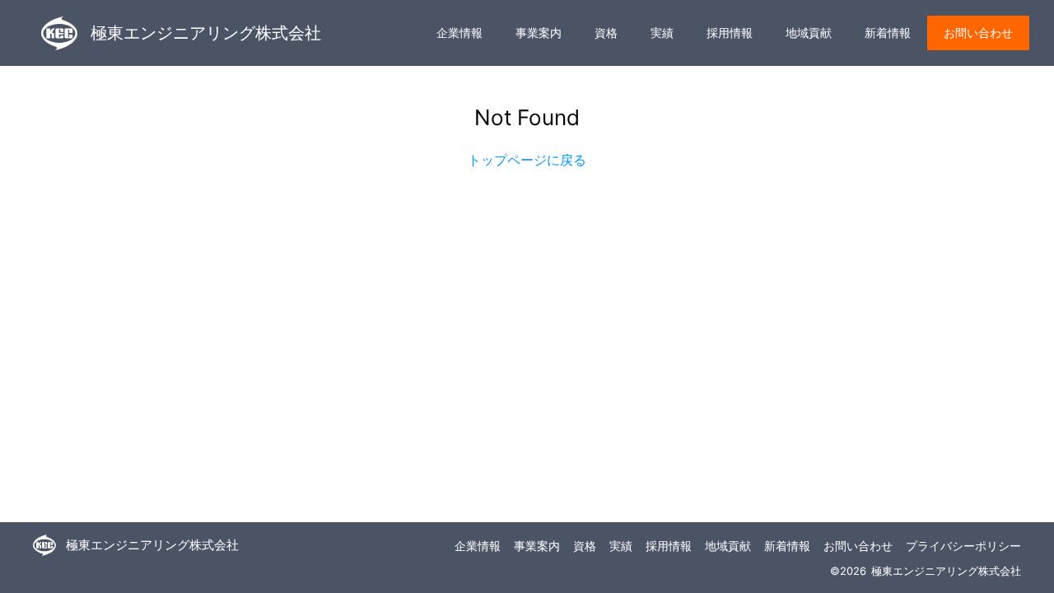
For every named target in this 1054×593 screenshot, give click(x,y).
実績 (662, 33)
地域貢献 (809, 33)
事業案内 (538, 33)
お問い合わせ (978, 33)
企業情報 (459, 33)
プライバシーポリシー (963, 546)
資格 (606, 33)
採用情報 (730, 33)
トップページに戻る (527, 160)
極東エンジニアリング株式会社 (206, 33)
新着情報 (888, 33)
